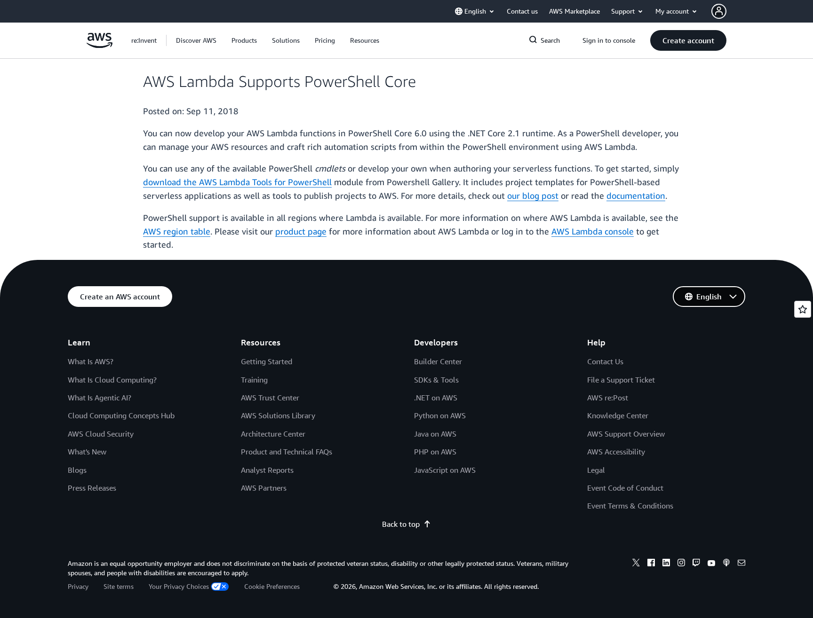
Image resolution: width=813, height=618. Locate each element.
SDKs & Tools (436, 379)
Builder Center (438, 361)
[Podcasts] (726, 564)
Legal (596, 470)
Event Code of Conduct (625, 488)
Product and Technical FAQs (286, 451)
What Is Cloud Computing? (112, 379)
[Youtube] (711, 564)
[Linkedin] (666, 564)
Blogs (77, 470)
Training (254, 379)
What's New (87, 451)
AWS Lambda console (592, 231)
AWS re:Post (607, 397)
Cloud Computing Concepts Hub (121, 415)
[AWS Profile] (718, 11)
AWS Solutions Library (278, 415)
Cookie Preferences (272, 586)
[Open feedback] (802, 309)
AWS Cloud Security (101, 433)
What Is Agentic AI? (99, 397)
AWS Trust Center (270, 397)
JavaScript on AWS (445, 470)
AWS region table (176, 231)
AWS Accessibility (616, 451)
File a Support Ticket (621, 379)
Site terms (119, 586)
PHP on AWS (435, 451)
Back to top (401, 524)
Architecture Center (273, 433)
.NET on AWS (435, 397)
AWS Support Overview (626, 433)
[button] (196, 40)
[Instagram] (681, 564)
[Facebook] (651, 564)
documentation (635, 195)
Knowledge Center (617, 415)
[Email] (741, 564)
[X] (636, 564)
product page (301, 231)
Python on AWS (440, 415)
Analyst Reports (267, 470)
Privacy (78, 586)
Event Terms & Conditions (630, 505)
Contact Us (605, 361)
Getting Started (266, 361)
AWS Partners (264, 488)
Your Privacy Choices (179, 586)
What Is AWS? (90, 361)
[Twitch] (696, 564)
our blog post (532, 195)
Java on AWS (435, 433)
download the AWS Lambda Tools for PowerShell (237, 182)
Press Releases (92, 488)
